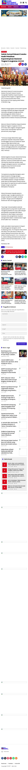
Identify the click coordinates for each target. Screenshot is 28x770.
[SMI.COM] (9, 2)
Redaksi (11, 763)
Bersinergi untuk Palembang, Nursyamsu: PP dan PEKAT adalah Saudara (6, 273)
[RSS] (16, 758)
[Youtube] (10, 758)
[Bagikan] (25, 64)
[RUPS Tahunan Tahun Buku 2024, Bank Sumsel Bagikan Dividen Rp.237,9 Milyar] (21, 281)
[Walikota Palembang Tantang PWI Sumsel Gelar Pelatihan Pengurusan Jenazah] (23, 434)
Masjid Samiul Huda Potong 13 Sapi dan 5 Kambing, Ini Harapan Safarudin (20, 302)
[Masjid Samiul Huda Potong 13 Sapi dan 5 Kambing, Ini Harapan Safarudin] (21, 295)
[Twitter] (19, 256)
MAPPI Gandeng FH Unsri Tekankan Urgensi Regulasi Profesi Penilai (6, 287)
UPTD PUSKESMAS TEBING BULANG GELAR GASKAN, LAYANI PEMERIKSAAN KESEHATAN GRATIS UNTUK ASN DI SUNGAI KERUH (17, 481)
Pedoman (3, 763)
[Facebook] (17, 256)
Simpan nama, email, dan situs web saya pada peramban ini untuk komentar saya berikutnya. (14, 338)
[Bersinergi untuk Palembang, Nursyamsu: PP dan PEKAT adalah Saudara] (7, 266)
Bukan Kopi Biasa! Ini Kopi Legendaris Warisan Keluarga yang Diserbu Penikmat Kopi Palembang (6, 302)
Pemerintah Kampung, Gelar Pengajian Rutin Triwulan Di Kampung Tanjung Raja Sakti (8, 407)
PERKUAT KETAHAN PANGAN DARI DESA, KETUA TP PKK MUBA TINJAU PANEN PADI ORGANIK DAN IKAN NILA (16, 486)
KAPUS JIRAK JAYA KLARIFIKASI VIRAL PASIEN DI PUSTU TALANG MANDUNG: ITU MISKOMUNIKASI (16, 464)
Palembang (4, 51)
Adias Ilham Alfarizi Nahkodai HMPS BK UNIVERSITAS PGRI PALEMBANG (7, 452)
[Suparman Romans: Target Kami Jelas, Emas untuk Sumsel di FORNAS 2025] (23, 416)
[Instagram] (8, 758)
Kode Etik (17, 763)
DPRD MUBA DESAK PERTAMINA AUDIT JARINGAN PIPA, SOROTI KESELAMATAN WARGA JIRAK (16, 475)
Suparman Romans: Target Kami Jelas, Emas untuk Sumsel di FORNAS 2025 (9, 416)
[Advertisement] (14, 31)
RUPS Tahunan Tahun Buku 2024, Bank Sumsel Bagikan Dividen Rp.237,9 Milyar (20, 287)
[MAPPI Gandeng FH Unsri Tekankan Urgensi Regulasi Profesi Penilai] (7, 281)
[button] (21, 3)
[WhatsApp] (25, 256)
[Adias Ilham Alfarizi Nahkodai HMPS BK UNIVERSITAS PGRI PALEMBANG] (23, 452)
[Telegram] (22, 256)
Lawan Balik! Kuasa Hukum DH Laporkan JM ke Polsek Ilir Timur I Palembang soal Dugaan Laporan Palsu (20, 273)
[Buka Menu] (23, 3)
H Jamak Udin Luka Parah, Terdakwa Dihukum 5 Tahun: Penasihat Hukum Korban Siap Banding (9, 425)
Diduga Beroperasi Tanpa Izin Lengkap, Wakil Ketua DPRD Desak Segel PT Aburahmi (16, 469)
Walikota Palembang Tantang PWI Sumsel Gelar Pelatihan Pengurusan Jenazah (8, 434)
